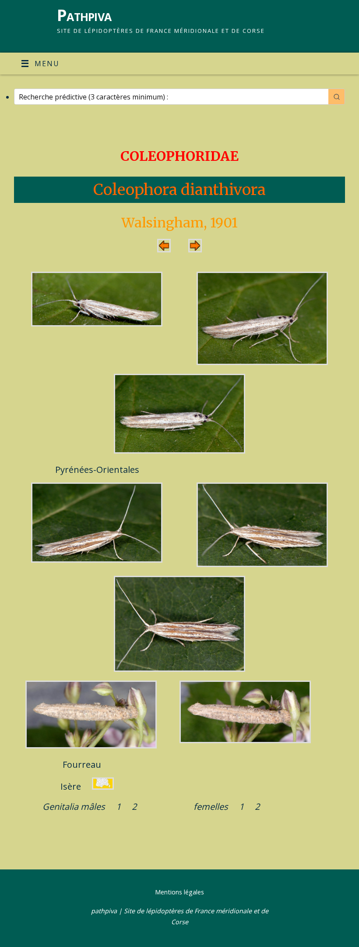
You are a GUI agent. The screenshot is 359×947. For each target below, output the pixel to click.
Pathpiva (84, 15)
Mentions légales (179, 892)
